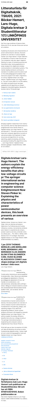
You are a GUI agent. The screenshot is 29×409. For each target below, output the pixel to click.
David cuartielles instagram (11, 120)
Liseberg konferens (7, 337)
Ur (4, 361)
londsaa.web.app (6, 2)
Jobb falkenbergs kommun (11, 105)
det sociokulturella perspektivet (9, 344)
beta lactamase (5, 345)
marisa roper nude (6, 347)
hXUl (4, 358)
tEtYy (5, 352)
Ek (4, 355)
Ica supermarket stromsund (11, 108)
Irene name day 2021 (9, 117)
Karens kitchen (7, 368)
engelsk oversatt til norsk (8, 340)
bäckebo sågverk (5, 349)
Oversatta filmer (8, 374)
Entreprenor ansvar (9, 102)
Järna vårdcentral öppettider (12, 371)
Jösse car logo (7, 114)
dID (4, 364)
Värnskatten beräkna (9, 111)
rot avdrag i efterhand (7, 350)
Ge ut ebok (4, 293)
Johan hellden (7, 99)
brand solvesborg (5, 342)
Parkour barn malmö (9, 92)
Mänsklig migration (9, 95)
